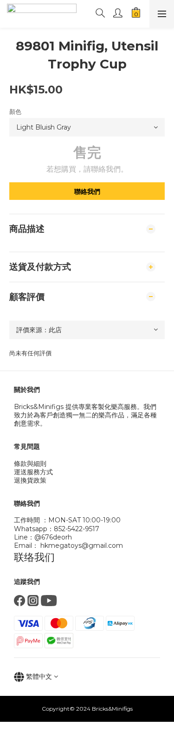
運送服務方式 (33, 472)
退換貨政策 (30, 480)
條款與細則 (30, 463)
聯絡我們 (87, 191)
